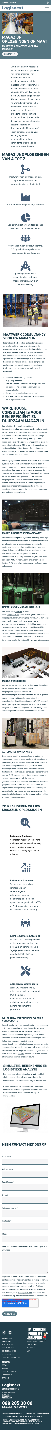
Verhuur (5, 1368)
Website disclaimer (33, 1417)
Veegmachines (8, 1348)
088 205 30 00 (17, 1403)
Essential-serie (8, 1354)
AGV (28, 1351)
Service (5, 1365)
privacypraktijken (25, 1292)
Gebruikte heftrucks (11, 1357)
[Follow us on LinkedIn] (10, 1332)
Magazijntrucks (9, 1345)
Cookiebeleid (29, 1413)
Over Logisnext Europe (13, 1413)
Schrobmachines (9, 1351)
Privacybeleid (43, 1413)
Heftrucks (6, 1341)
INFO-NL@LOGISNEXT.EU (14, 1407)
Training (5, 1378)
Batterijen (31, 1348)
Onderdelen (7, 1375)
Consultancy (32, 1345)
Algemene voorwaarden (13, 1417)
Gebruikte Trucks (9, 1372)
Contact (8, 54)
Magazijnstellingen (35, 1341)
